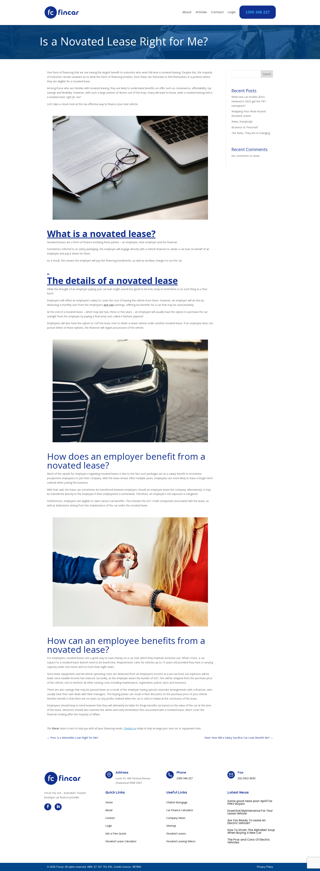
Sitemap (171, 825)
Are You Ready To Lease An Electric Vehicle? (246, 821)
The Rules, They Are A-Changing (250, 133)
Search (267, 74)
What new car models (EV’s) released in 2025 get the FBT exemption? (248, 101)
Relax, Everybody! (241, 121)
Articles (201, 12)
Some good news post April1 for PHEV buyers (249, 802)
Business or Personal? (244, 127)
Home (109, 802)
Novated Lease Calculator (120, 841)
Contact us (130, 728)
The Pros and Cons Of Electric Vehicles (248, 841)
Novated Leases (176, 833)
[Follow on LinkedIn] (58, 806)
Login (232, 12)
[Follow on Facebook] (47, 806)
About (186, 12)
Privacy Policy (265, 866)
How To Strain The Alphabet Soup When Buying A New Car (251, 831)
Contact (217, 12)
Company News (175, 818)
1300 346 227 (257, 12)
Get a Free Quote (115, 833)
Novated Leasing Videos (180, 841)
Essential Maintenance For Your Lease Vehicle (250, 812)
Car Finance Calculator (179, 810)
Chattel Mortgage (176, 802)
